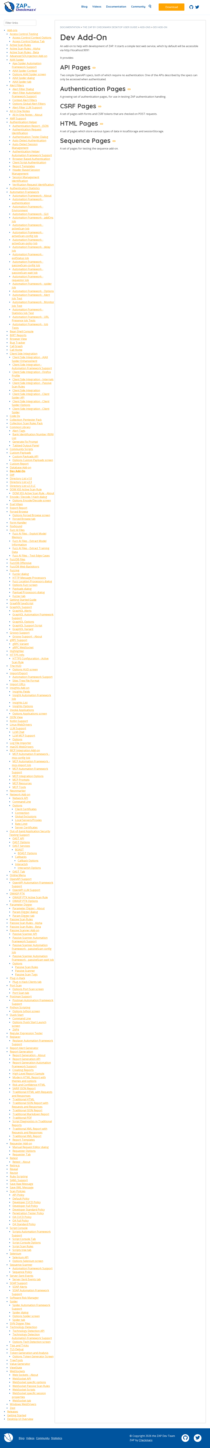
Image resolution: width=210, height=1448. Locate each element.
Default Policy (20, 1198)
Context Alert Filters (24, 100)
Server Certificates (26, 827)
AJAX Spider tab (21, 82)
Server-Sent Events (21, 1276)
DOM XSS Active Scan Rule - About (33, 493)
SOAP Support (18, 1283)
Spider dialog (20, 1312)
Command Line (21, 801)
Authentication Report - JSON (30, 126)
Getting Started (16, 1415)
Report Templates (23, 166)
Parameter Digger (21, 904)
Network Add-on (20, 794)
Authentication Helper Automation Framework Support (32, 153)
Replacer (15, 1037)
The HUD (15, 666)
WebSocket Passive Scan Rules (31, 1386)
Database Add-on (20, 467)
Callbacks (21, 857)
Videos (96, 6)
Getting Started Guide (23, 600)
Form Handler (18, 522)
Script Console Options (26, 1242)
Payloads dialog (22, 589)
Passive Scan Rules (21, 919)
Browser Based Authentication (31, 159)
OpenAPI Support (21, 879)
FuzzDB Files (17, 559)
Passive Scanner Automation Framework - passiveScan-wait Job (33, 958)
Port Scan (16, 985)
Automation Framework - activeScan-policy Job (27, 241)
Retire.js (15, 1165)
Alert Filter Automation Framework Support (26, 94)
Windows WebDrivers (23, 1404)
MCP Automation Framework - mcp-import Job (31, 763)
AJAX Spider (17, 60)
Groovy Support (20, 632)
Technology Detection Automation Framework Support (32, 1336)
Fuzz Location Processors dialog (32, 581)
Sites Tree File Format (25, 680)
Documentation (116, 6)
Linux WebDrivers (21, 724)
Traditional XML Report (26, 1136)
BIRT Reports (18, 335)
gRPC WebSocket (22, 647)
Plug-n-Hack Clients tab (27, 982)
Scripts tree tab (21, 1250)
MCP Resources (22, 783)
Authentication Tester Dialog (30, 137)
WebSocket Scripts (23, 1389)
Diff (12, 475)
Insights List (20, 702)
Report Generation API (26, 1059)
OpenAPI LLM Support (26, 890)
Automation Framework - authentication (27, 201)
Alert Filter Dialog (23, 89)
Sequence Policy (22, 1272)
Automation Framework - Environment (27, 208)
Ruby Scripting (19, 1176)
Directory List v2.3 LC (23, 486)
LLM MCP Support (23, 735)
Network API (20, 798)
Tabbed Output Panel (25, 445)
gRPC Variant (20, 644)
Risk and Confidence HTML (28, 1085)
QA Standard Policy (24, 1224)
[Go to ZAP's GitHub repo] (191, 8)
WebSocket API (21, 1378)
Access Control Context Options (31, 37)
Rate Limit (21, 824)
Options (17, 739)
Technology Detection (23, 1327)
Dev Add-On (17, 471)
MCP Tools (19, 787)
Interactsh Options (29, 868)
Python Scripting (20, 1007)
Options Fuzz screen (24, 585)
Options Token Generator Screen (32, 1356)
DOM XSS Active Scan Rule (26, 489)
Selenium (15, 1253)
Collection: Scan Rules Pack (26, 423)
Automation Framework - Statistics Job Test (27, 311)
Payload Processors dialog (28, 592)
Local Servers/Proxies (28, 820)
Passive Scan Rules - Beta (25, 927)
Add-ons (12, 30)
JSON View (16, 717)
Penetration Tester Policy (28, 1213)
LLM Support (18, 728)
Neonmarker (18, 791)
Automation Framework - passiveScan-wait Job (27, 271)
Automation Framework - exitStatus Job (27, 256)
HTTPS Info (17, 655)
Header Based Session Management (26, 171)
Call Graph (16, 346)
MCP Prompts (21, 780)
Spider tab (18, 1320)
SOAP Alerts (19, 1287)
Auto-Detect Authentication (29, 140)
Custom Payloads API (25, 456)
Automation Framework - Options (33, 291)
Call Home (16, 350)
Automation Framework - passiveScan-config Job (27, 263)
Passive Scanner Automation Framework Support (30, 939)
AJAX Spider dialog (23, 78)
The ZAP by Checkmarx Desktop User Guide (110, 27)
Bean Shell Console (21, 331)
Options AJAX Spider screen (29, 74)
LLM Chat (18, 732)
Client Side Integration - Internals (32, 379)
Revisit (14, 1173)
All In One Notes (20, 111)
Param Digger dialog (25, 912)
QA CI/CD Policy (22, 1217)
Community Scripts (21, 449)
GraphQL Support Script (27, 625)
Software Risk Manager (24, 1298)
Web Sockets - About (25, 1375)
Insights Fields (21, 691)
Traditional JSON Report (27, 1110)
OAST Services (21, 846)
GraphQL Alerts (22, 611)
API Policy (18, 1195)
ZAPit (15, 1029)
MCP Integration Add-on (25, 750)
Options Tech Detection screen (31, 1342)
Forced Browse (19, 511)
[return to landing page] (20, 11)
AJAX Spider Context (24, 71)
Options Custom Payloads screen (32, 460)
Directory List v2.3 (21, 482)
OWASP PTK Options (25, 901)
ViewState (16, 1367)
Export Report (18, 508)
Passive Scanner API (24, 934)
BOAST (19, 849)
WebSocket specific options (29, 1382)
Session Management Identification (25, 179)
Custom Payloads (20, 452)
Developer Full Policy (25, 1206)
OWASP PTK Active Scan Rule (30, 897)
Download (171, 7)
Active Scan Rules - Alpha (25, 48)
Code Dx (15, 416)
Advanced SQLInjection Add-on (28, 56)
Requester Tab (21, 1154)
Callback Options (28, 860)
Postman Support (21, 996)
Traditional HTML (23, 1099)
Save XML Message (21, 1187)
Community (138, 6)
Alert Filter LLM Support (27, 107)
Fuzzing (14, 570)
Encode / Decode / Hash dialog (28, 497)
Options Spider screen (26, 1316)
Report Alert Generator (24, 1048)
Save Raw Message (21, 1184)
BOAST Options (27, 853)
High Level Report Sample (28, 1073)
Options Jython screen (26, 1011)
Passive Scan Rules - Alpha (26, 923)
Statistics (56, 1438)
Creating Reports (23, 1070)
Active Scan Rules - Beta (24, 52)
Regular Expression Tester (26, 1033)
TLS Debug (17, 1349)
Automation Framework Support (32, 677)
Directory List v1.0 (21, 478)
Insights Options (22, 706)
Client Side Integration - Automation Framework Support (32, 366)
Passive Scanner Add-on (24, 930)
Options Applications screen (29, 713)
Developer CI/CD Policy (26, 1202)
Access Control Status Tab (28, 41)
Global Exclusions (25, 816)
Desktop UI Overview (20, 1419)
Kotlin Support (19, 721)
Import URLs (17, 684)
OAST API (18, 838)
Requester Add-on (21, 1143)
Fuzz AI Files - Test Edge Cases (31, 555)
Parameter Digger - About (28, 908)
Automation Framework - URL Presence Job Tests (30, 318)
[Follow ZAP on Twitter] (197, 8)
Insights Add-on (19, 688)
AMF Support (18, 118)
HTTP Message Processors (29, 578)
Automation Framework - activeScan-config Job (27, 234)
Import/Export (19, 673)
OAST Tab (18, 871)
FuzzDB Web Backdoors (24, 566)
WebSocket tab (21, 1400)
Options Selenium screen (27, 1261)
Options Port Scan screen (28, 989)
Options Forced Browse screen (31, 515)
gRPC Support (18, 640)
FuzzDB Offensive (21, 563)
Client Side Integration (23, 353)
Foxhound (16, 526)
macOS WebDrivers (21, 747)
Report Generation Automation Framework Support (31, 1064)
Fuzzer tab (18, 596)
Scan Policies (17, 1191)
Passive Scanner (25, 970)
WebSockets (17, 1371)
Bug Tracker (17, 342)
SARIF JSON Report (24, 1088)
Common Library (20, 427)
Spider (14, 1301)
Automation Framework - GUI (30, 214)
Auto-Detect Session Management (25, 146)
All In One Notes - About (27, 114)
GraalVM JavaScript (21, 603)
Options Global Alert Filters (29, 104)
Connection (22, 813)
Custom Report (19, 463)
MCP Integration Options (27, 776)
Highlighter (17, 651)
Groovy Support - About (27, 636)
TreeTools (16, 1360)
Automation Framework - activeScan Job (27, 226)
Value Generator (20, 1364)
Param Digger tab (23, 916)
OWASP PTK (17, 893)
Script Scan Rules (22, 1246)
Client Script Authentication (29, 162)
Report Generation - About (28, 1055)
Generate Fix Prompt (25, 442)
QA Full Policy (20, 1220)
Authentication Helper (23, 122)
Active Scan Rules (20, 45)
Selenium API (20, 1257)
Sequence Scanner (21, 1265)
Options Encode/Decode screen (31, 500)
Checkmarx (145, 1440)
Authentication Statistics (25, 188)
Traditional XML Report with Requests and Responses (29, 1130)
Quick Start (16, 1015)
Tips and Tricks (19, 1345)
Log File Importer (20, 743)
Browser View (18, 339)
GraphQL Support (21, 607)
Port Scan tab (20, 993)
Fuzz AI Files (17, 530)
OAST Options (21, 842)
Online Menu (18, 875)
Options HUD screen (25, 669)
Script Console (19, 1228)
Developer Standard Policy (28, 1209)
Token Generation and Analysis (29, 1353)
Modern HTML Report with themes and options (29, 1079)
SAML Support (19, 1180)
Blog (84, 6)
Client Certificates (26, 809)
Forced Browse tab (23, 519)
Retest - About (21, 1162)
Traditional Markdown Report (30, 1114)
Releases (12, 1411)
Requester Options (24, 1151)
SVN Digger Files (20, 1323)
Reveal (14, 1169)
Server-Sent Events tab (26, 1279)
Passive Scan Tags (26, 974)
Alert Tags (18, 431)
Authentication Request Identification (26, 131)
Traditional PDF (22, 1118)
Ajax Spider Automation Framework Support (26, 65)
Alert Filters (17, 85)
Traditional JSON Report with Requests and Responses (30, 1104)
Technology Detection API (28, 1331)
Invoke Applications (22, 710)
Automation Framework (24, 192)
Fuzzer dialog (20, 574)
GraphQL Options (23, 622)
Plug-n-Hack (17, 978)
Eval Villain (16, 504)
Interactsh (21, 864)
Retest (14, 1158)
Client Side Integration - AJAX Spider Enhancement (30, 359)
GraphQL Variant (22, 629)
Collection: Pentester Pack (26, 420)
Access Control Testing (24, 34)
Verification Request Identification (33, 184)
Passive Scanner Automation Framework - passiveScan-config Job (32, 948)
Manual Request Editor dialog (30, 1147)
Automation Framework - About (32, 195)
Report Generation (21, 1051)
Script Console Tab (24, 1239)
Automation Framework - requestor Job (27, 278)
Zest (12, 1408)
